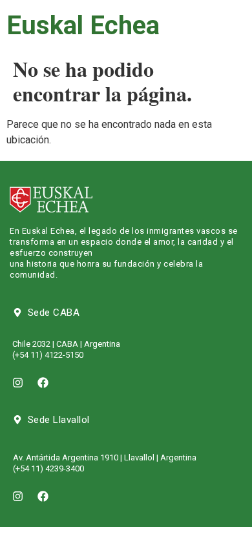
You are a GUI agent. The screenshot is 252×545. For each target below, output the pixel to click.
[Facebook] (43, 383)
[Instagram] (17, 383)
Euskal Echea (83, 25)
